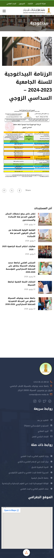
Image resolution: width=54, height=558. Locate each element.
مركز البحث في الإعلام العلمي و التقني (33, 461)
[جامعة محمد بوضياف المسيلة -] (37, 11)
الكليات (30, 3)
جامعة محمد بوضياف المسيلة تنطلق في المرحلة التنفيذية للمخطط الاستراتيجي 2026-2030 (20, 301)
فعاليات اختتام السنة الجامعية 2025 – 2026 (18, 248)
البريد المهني (43, 431)
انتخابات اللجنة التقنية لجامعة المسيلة (21, 283)
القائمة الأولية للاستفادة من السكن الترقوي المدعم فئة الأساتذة (21, 233)
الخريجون (22, 3)
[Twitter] (12, 191)
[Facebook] (19, 191)
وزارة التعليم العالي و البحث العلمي (34, 456)
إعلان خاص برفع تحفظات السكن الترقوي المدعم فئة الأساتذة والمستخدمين (20, 217)
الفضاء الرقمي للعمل (40, 436)
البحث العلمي (11, 3)
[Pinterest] (4, 191)
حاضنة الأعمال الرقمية (39, 478)
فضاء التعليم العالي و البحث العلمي (34, 489)
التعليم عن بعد (42, 420)
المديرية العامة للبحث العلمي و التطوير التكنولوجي (28, 472)
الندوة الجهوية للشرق (39, 467)
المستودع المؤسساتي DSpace (36, 425)
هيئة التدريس (41, 3)
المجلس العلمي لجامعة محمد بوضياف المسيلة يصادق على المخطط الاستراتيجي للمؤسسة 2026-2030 (20, 267)
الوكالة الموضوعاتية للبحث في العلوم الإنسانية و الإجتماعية (25, 483)
